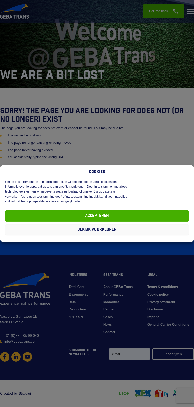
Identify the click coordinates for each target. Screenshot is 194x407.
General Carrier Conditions (168, 324)
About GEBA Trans (118, 287)
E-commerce (78, 294)
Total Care (76, 287)
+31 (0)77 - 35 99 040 (19, 335)
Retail (73, 302)
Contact (109, 332)
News (107, 324)
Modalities (111, 302)
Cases (108, 317)
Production (77, 309)
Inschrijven (173, 354)
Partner (109, 309)
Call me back (163, 11)
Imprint (153, 317)
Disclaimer (155, 309)
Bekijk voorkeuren (97, 229)
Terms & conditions (162, 287)
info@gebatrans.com (19, 341)
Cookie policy (158, 294)
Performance (113, 294)
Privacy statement (161, 302)
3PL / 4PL (76, 317)
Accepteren (97, 215)
